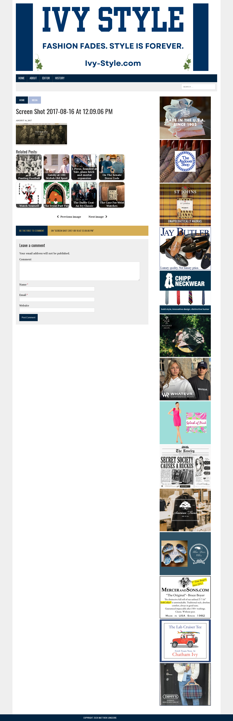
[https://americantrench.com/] (185, 529)
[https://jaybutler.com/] (185, 267)
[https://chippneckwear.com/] (185, 311)
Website (24, 305)
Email (23, 295)
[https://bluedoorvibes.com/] (185, 573)
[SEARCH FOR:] (198, 86)
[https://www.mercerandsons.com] (185, 616)
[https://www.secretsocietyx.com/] (185, 485)
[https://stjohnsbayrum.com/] (185, 224)
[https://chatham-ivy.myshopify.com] (185, 660)
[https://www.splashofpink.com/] (185, 442)
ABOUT (33, 78)
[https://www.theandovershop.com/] (185, 180)
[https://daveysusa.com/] (185, 703)
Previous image (70, 217)
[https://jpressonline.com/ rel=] (185, 137)
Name (23, 284)
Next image (96, 217)
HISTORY (59, 78)
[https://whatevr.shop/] (185, 398)
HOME (21, 78)
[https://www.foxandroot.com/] (185, 355)
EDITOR (46, 78)
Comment (25, 259)
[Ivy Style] (112, 37)
